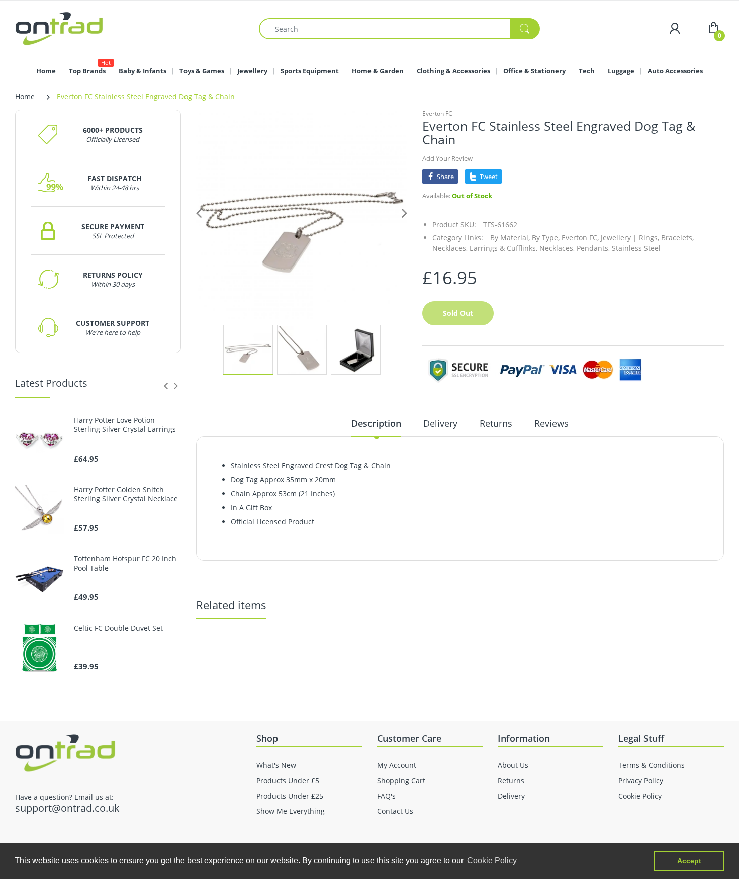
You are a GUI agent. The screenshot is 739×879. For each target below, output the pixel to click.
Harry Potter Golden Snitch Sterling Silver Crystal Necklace (126, 494)
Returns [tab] (496, 423)
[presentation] (166, 385)
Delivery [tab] (440, 423)
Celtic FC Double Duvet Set (118, 628)
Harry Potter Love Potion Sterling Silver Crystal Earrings (125, 425)
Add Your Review (447, 158)
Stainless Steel (636, 248)
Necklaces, (557, 248)
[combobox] (399, 28)
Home (25, 96)
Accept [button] (689, 861)
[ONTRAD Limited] (59, 28)
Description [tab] (376, 423)
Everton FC (437, 113)
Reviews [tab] (551, 423)
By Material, (510, 237)
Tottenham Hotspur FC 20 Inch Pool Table (125, 563)
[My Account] (674, 28)
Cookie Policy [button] (492, 860)
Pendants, (593, 248)
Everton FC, (580, 237)
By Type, (546, 237)
